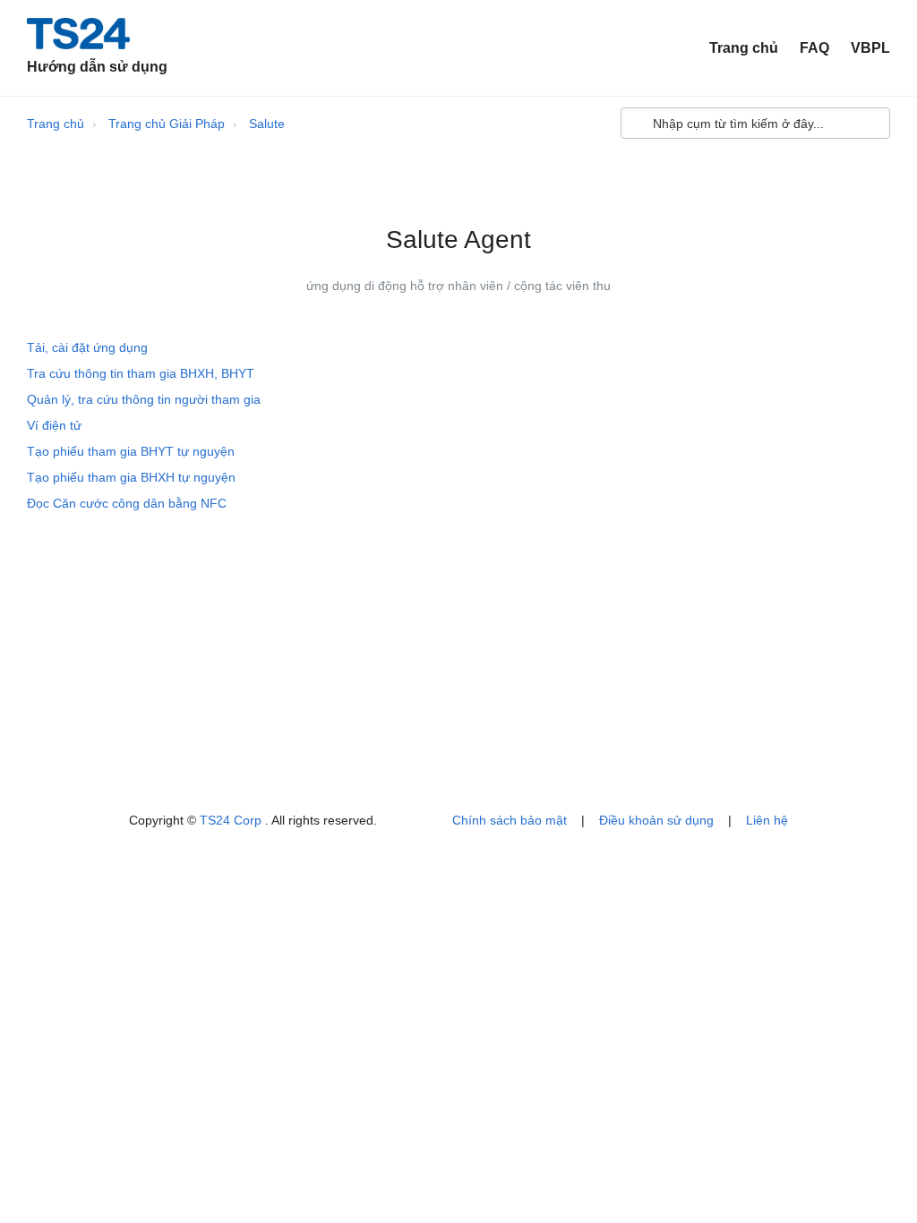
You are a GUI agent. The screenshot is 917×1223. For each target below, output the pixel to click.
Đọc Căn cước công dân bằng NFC (127, 503)
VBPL (870, 48)
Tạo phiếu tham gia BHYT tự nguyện (131, 451)
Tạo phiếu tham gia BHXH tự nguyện (131, 477)
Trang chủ (743, 48)
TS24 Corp (232, 820)
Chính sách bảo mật (509, 820)
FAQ (814, 48)
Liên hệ (767, 820)
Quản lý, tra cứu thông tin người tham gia (144, 399)
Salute (267, 123)
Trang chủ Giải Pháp (166, 123)
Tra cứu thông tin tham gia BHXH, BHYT (140, 373)
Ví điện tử (54, 425)
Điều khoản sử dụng (656, 820)
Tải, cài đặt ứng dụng (87, 347)
